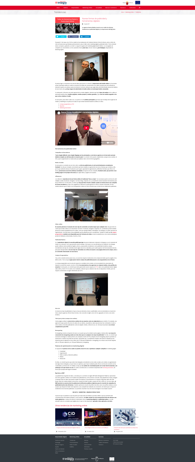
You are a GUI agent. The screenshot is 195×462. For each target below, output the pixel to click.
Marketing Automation (65, 107)
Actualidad (99, 7)
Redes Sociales (73, 444)
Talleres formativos (103, 442)
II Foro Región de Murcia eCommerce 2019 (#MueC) (96, 427)
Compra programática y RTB (67, 104)
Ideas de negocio (59, 444)
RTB (97, 267)
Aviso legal (115, 440)
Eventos (86, 442)
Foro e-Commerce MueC (59, 452)
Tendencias (138, 12)
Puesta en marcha (59, 440)
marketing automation (108, 367)
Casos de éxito (87, 444)
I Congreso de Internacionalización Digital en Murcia (68, 427)
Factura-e (123, 7)
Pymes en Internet (59, 449)
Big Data (62, 106)
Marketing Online (87, 7)
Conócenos (132, 7)
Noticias (86, 440)
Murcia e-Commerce (111, 7)
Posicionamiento (74, 442)
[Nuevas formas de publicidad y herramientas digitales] (67, 25)
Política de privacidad (118, 442)
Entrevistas (87, 446)
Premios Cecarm (88, 449)
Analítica (72, 446)
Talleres (65, 7)
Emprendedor (75, 7)
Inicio (58, 7)
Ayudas (57, 446)
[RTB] (86, 289)
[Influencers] (86, 205)
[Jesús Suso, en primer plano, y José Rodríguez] (86, 66)
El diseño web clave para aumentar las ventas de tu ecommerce (126, 428)
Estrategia (57, 442)
